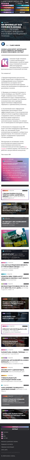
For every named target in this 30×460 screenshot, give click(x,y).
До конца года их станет (14, 288)
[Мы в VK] (4, 3)
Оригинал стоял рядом (14, 389)
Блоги (22, 10)
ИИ (22, 5)
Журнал (22, 12)
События (5, 22)
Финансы (3, 274)
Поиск (20, 3)
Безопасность (22, 7)
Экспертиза (8, 161)
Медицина (4, 375)
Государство (7, 5)
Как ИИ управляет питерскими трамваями (14, 343)
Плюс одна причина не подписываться (13, 196)
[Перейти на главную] (12, 1)
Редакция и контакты (7, 444)
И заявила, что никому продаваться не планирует (14, 330)
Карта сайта (4, 449)
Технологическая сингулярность (10, 452)
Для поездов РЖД (13, 415)
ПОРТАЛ (15, 427)
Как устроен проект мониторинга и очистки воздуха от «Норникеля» (13, 255)
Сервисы (4, 396)
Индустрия (4, 262)
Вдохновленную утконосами (11, 379)
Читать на (8, 159)
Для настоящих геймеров (14, 318)
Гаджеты (4, 299)
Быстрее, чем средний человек (14, 223)
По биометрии (15, 278)
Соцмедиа (7, 7)
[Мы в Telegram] (2, 3)
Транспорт (7, 10)
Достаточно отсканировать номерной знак (15, 361)
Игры (3, 313)
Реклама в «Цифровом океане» (9, 441)
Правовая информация (7, 447)
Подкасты (7, 12)
